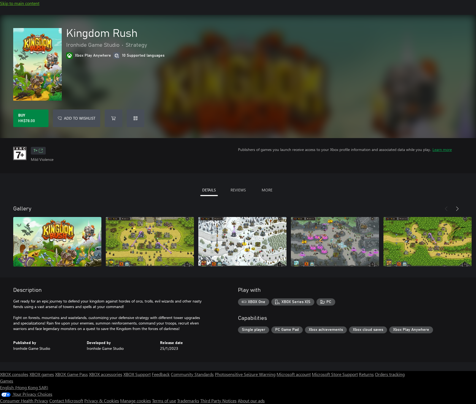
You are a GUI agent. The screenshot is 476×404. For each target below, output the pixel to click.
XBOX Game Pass (71, 374)
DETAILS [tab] (209, 190)
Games (6, 381)
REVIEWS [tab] (238, 190)
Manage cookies (135, 400)
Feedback (161, 374)
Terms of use (164, 400)
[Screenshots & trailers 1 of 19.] (57, 241)
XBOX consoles (14, 374)
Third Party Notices (218, 400)
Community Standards (192, 374)
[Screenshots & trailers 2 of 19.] (150, 241)
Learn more (442, 149)
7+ (35, 151)
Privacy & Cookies (101, 400)
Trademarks (188, 400)
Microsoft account (294, 374)
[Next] (457, 209)
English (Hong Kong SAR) (24, 387)
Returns (366, 374)
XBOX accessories (105, 374)
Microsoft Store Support (335, 374)
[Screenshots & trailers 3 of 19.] (242, 241)
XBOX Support (137, 374)
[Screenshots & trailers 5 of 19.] (427, 241)
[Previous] (446, 209)
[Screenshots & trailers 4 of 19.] (335, 241)
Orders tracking (390, 374)
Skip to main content (19, 3)
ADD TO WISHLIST (79, 118)
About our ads (251, 400)
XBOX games (41, 374)
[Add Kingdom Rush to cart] (113, 118)
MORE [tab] (267, 190)
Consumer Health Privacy (24, 400)
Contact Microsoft (66, 400)
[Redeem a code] (135, 118)
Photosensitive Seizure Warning (245, 374)
